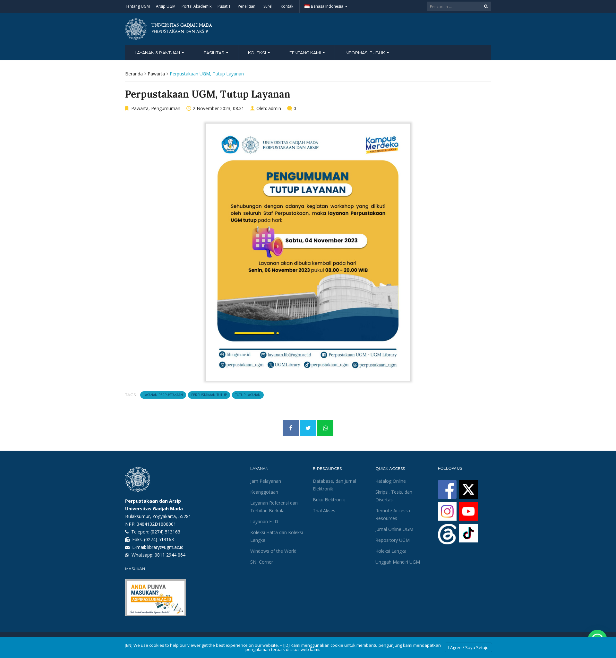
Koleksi (257, 52)
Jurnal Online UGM (394, 529)
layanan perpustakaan (163, 395)
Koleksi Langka (390, 551)
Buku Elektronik (329, 500)
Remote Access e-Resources (394, 514)
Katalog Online (390, 481)
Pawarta (156, 74)
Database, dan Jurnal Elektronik (334, 485)
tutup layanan (248, 395)
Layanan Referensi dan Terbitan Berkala (274, 507)
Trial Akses (324, 510)
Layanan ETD (264, 521)
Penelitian (246, 6)
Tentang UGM (137, 6)
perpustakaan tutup (209, 395)
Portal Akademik (196, 6)
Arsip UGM (165, 6)
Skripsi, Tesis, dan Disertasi (393, 496)
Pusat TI (225, 6)
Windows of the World (273, 551)
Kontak (287, 6)
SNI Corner (261, 562)
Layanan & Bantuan (158, 52)
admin (274, 108)
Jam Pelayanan (265, 481)
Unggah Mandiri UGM (397, 562)
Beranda (134, 74)
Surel (267, 6)
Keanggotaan (264, 492)
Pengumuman (165, 108)
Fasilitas (214, 52)
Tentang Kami (306, 52)
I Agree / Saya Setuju (468, 647)
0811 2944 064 (170, 555)
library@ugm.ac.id (165, 547)
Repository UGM (392, 540)
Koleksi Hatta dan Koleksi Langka (276, 536)
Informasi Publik (365, 52)
